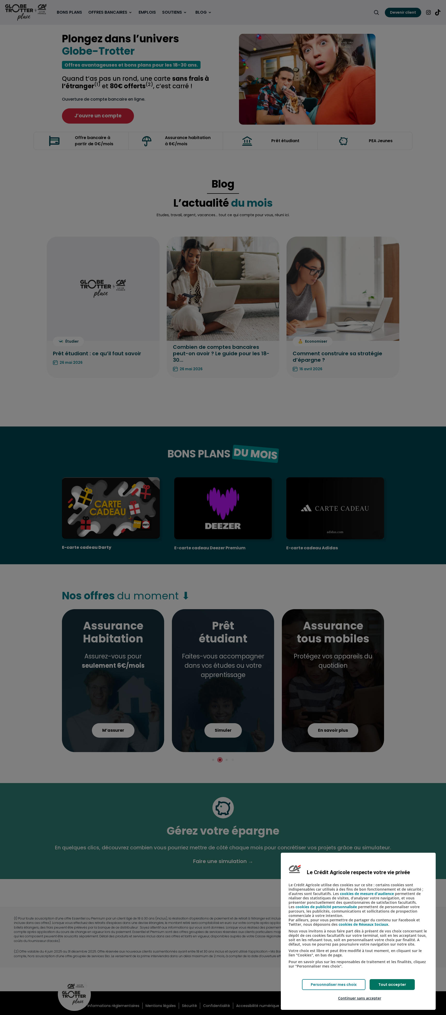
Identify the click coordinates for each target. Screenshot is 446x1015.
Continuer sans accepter (359, 998)
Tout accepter (392, 984)
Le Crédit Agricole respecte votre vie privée (358, 872)
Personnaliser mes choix (334, 984)
